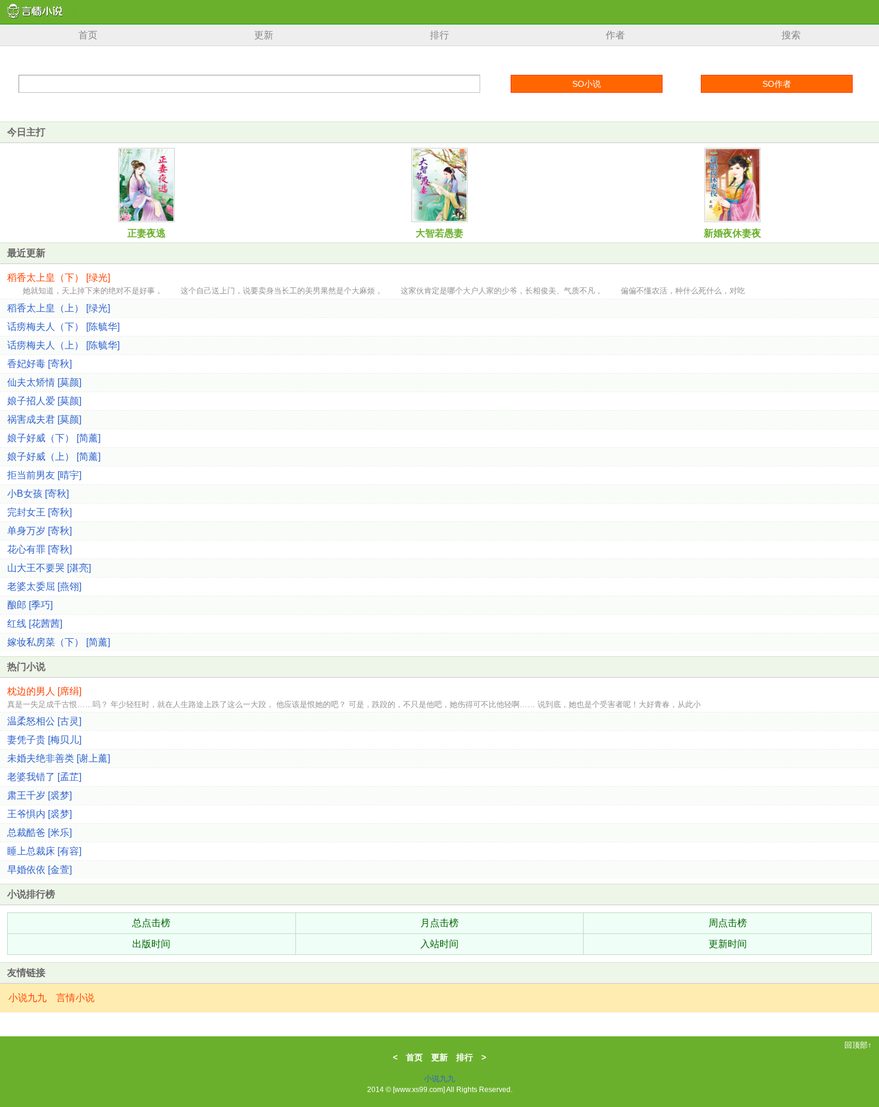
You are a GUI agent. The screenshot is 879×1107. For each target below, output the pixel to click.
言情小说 (75, 998)
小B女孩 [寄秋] (38, 494)
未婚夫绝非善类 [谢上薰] (58, 758)
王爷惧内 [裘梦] (39, 814)
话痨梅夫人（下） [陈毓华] (63, 327)
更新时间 (728, 944)
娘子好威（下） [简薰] (53, 438)
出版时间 (151, 944)
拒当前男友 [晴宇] (44, 475)
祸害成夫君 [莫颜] (44, 419)
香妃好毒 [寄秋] (39, 364)
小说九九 (27, 998)
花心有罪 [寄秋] (39, 549)
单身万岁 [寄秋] (39, 531)
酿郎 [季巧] (30, 605)
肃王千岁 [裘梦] (39, 795)
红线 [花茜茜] (34, 623)
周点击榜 (728, 923)
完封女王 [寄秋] (39, 512)
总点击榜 (151, 923)
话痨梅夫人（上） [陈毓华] (63, 345)
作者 (615, 35)
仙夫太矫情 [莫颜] (44, 382)
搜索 (791, 35)
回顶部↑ (858, 1045)
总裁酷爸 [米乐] (39, 832)
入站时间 (439, 944)
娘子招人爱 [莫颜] (44, 401)
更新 (263, 35)
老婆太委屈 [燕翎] (44, 586)
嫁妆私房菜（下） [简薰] (58, 642)
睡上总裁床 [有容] (44, 851)
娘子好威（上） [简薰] (53, 456)
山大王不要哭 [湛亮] (49, 568)
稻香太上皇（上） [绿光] (58, 308)
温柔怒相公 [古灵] (44, 721)
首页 (87, 35)
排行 (439, 35)
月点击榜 (439, 923)
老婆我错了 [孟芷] (44, 777)
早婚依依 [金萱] (39, 870)
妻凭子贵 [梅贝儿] (44, 740)
